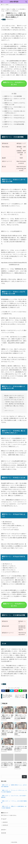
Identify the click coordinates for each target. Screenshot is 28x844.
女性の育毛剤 (14, 1)
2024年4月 (5, 822)
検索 (24, 776)
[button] (3, 690)
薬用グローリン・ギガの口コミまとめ (14, 115)
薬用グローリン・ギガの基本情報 (13, 96)
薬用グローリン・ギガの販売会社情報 (14, 124)
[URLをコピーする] (25, 690)
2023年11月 (5, 825)
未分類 (4, 19)
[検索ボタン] (26, 1)
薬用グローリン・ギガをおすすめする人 (14, 121)
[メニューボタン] (1, 1)
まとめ (6, 126)
